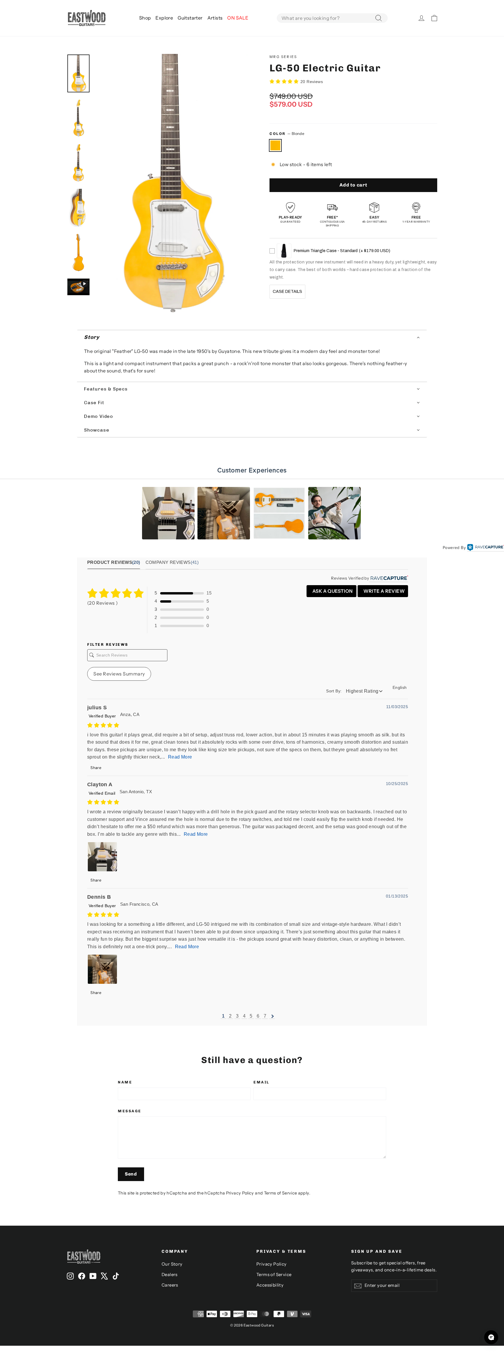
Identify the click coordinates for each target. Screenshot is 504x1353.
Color (287, 133)
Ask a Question (332, 591)
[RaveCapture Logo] (485, 548)
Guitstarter (190, 18)
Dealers (170, 1274)
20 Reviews (311, 81)
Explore (164, 18)
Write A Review (384, 591)
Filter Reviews (107, 644)
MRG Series (283, 56)
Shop (145, 18)
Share (95, 767)
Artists (215, 18)
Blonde (275, 145)
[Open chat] (491, 1337)
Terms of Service (280, 1193)
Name (125, 1082)
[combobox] (332, 18)
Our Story (172, 1264)
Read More (180, 756)
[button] (252, 337)
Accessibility (270, 1285)
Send (131, 1174)
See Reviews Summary (119, 674)
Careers (170, 1285)
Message (129, 1111)
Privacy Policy (240, 1193)
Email (261, 1082)
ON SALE (237, 18)
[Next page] (272, 1016)
